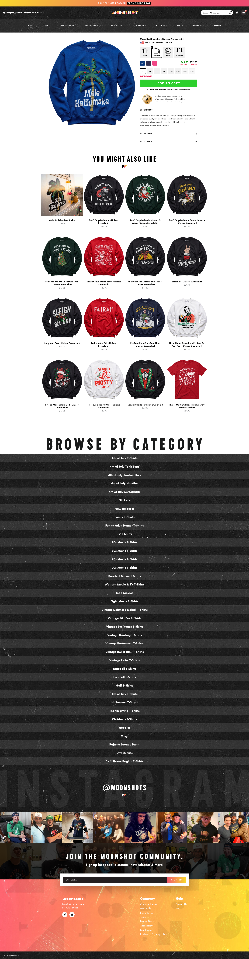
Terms (143, 917)
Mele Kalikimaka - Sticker (62, 222)
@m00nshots (125, 787)
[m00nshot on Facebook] (64, 914)
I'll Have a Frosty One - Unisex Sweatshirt (104, 407)
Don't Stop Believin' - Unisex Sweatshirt (104, 223)
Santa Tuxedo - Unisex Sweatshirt (145, 406)
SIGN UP (176, 879)
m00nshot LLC (15, 955)
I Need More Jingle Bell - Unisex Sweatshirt (62, 407)
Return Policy (146, 912)
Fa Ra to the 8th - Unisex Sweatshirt (103, 346)
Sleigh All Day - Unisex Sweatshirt (62, 345)
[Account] (237, 15)
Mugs (217, 25)
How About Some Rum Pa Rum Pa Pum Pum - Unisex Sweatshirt (187, 346)
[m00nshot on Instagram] (15, 827)
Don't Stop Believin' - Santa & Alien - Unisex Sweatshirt (145, 223)
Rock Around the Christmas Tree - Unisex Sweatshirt (62, 284)
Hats (180, 25)
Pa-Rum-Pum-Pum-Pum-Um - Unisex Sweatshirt (145, 346)
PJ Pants (198, 25)
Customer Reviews (149, 904)
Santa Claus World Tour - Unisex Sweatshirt (104, 284)
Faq (178, 908)
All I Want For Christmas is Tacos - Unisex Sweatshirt (145, 284)
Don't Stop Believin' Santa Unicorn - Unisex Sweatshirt (187, 223)
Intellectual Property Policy (153, 934)
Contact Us (181, 904)
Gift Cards (145, 908)
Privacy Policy (147, 921)
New (30, 25)
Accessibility (146, 925)
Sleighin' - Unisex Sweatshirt (187, 283)
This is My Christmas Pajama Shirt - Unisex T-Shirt (186, 407)
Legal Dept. (146, 930)
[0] (243, 12)
